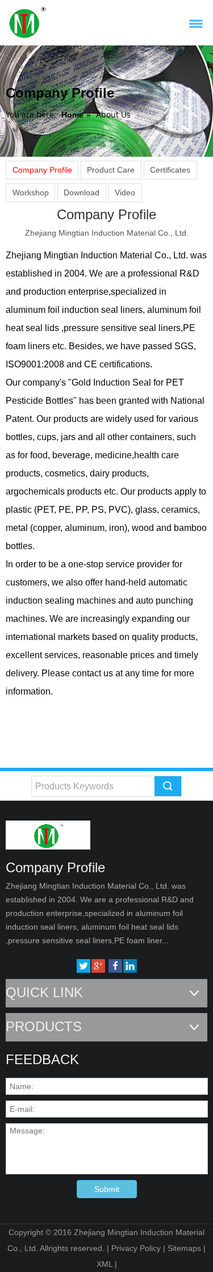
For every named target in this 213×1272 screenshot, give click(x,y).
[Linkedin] (130, 966)
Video (125, 192)
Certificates (170, 169)
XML (104, 1264)
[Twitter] (83, 966)
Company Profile (42, 169)
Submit (106, 1189)
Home (72, 114)
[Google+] (98, 966)
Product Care (111, 169)
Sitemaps (184, 1248)
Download (81, 192)
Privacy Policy (136, 1248)
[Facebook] (115, 966)
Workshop (30, 192)
